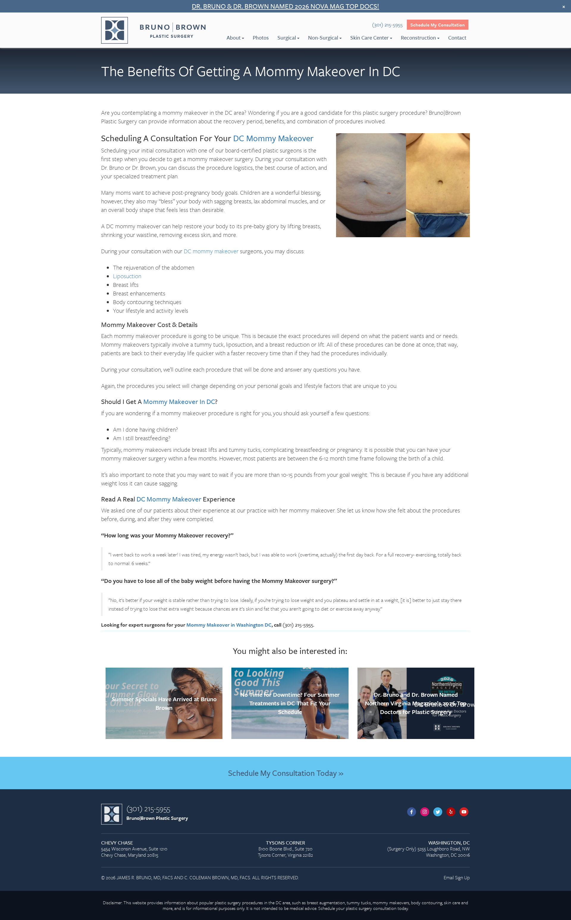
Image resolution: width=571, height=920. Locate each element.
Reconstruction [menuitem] (418, 37)
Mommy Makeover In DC (179, 401)
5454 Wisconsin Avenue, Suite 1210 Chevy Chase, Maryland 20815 (134, 849)
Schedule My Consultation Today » (285, 773)
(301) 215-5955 (148, 808)
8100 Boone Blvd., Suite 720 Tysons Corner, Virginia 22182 (285, 849)
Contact (457, 37)
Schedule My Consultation (437, 24)
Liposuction (127, 276)
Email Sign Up (457, 877)
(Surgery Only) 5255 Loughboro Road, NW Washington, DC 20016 (428, 849)
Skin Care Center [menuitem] (369, 37)
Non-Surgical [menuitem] (323, 37)
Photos (261, 37)
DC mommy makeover (211, 251)
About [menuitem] (234, 37)
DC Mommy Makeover (273, 138)
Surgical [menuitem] (286, 37)
